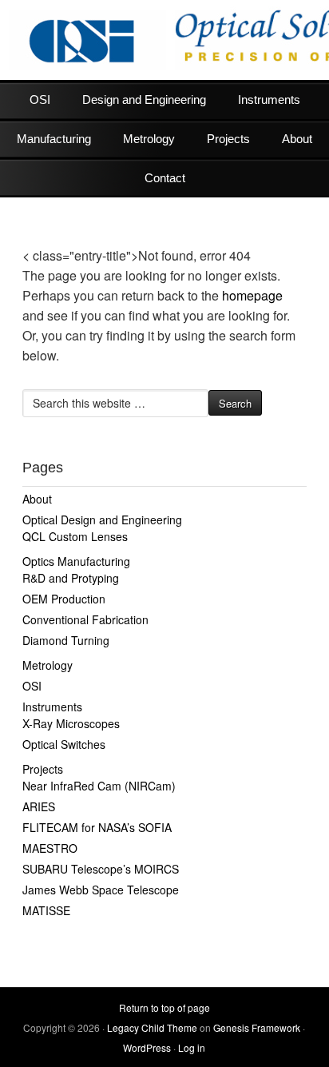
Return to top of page (164, 1007)
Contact (165, 178)
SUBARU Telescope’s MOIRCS (100, 869)
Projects (228, 138)
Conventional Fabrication (85, 619)
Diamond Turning (65, 640)
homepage (252, 295)
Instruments (269, 99)
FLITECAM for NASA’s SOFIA (97, 827)
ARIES (38, 806)
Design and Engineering (144, 99)
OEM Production (63, 599)
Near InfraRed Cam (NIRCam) (99, 786)
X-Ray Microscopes (71, 723)
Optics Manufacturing (76, 561)
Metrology (149, 138)
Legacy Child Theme (152, 1027)
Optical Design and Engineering (102, 520)
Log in (191, 1047)
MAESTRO (49, 848)
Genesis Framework (256, 1027)
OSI (40, 99)
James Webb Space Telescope (100, 890)
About (297, 138)
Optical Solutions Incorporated (164, 40)
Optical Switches (63, 744)
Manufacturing (54, 138)
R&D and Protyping (70, 578)
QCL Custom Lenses (75, 536)
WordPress (147, 1047)
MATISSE (46, 910)
